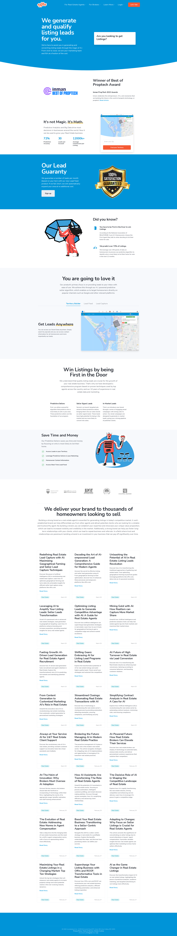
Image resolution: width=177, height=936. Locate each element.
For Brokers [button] (94, 4)
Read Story (43, 591)
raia (97, 933)
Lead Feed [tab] (88, 303)
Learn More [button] (108, 4)
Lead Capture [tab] (102, 303)
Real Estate (45, 597)
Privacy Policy (77, 931)
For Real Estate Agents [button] (75, 4)
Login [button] (120, 4)
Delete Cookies (99, 931)
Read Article (104, 100)
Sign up (48, 193)
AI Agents (89, 933)
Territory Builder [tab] (73, 303)
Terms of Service (88, 931)
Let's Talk (134, 5)
